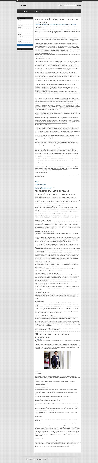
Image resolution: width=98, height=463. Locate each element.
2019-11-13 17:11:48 (38, 196)
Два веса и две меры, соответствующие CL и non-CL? (45, 187)
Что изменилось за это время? (40, 184)
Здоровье (19, 34)
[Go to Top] (80, 458)
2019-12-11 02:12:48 (38, 339)
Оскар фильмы (20, 36)
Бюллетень (20, 27)
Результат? (37, 181)
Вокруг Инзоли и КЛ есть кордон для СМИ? (43, 188)
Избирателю (20, 23)
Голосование (20, 25)
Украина (19, 20)
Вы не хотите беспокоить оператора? (42, 185)
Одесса (19, 29)
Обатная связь (22, 0)
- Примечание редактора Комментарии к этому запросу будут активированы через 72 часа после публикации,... (56, 24)
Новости (19, 41)
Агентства (19, 32)
